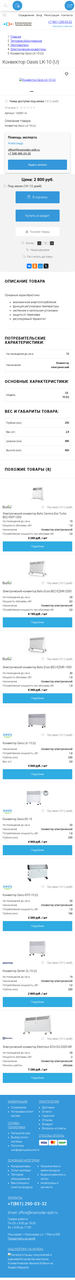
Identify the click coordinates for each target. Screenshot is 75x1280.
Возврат (47, 1124)
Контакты (67, 15)
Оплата (47, 1111)
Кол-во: (30, 243)
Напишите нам (20, 1133)
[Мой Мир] (40, 266)
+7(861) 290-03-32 (27, 1203)
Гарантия (48, 1115)
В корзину (40, 197)
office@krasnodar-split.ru (24, 149)
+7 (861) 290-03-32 (60, 22)
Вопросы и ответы (54, 1128)
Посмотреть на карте (21, 1238)
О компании (18, 1107)
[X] (46, 266)
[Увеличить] (37, 80)
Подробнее (37, 546)
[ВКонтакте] (29, 266)
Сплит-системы (21, 1170)
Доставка (48, 1107)
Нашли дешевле (39, 250)
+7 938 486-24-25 (19, 153)
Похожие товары (40, 232)
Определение (26, 15)
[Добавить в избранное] (66, 74)
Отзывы (47, 1120)
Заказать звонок (62, 26)
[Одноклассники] (34, 266)
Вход (39, 15)
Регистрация (51, 15)
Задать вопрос (37, 164)
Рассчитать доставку (39, 256)
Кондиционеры (21, 1166)
